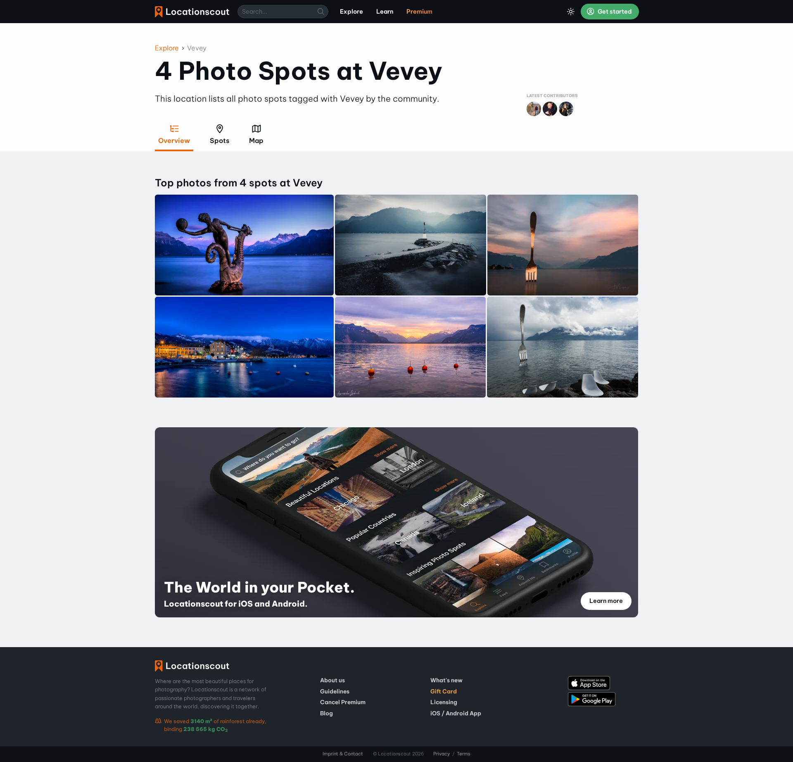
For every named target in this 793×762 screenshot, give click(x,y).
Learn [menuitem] (384, 11)
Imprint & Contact (343, 754)
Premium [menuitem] (419, 11)
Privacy (441, 754)
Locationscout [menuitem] (192, 11)
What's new (446, 680)
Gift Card (443, 691)
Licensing (443, 702)
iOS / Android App (455, 713)
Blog (326, 713)
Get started (614, 11)
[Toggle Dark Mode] (571, 11)
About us (332, 680)
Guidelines (334, 691)
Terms (463, 754)
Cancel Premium (343, 702)
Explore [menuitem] (351, 11)
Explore (167, 48)
